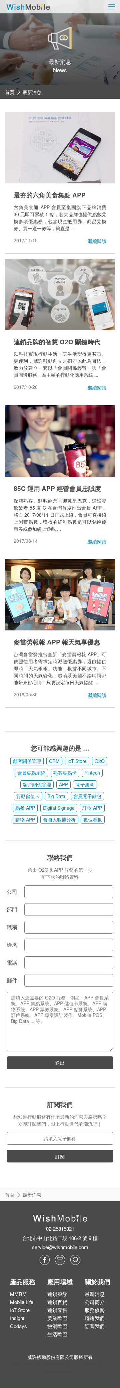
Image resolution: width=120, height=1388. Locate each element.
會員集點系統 (31, 772)
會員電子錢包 (87, 796)
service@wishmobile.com (60, 1246)
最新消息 (32, 92)
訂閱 (60, 1156)
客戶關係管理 (37, 784)
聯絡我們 (95, 1317)
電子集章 (85, 784)
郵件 (12, 980)
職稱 (12, 927)
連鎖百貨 (57, 1301)
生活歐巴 (57, 1333)
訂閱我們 (95, 1325)
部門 (12, 909)
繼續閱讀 (97, 241)
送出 (60, 1062)
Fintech (92, 772)
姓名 (12, 945)
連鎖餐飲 (57, 1293)
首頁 (9, 92)
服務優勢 (95, 1309)
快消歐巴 (57, 1325)
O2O (100, 761)
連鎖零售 (57, 1309)
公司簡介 (95, 1301)
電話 (12, 962)
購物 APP (25, 819)
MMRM (18, 1293)
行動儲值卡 (28, 796)
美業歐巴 (57, 1317)
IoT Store (77, 761)
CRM (54, 761)
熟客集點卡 (65, 772)
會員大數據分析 (59, 819)
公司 (12, 891)
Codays (18, 1325)
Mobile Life (21, 1301)
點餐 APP (25, 807)
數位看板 (92, 819)
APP (63, 784)
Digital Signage (59, 807)
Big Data (56, 796)
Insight (17, 1317)
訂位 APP (92, 807)
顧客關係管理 (27, 761)
